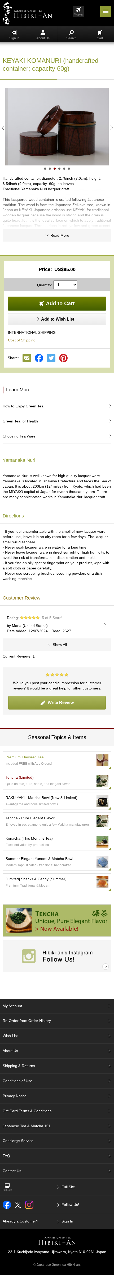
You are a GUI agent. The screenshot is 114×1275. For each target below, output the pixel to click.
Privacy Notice (15, 1096)
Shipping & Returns (19, 1066)
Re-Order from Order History (27, 1021)
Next (111, 128)
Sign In (14, 38)
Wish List (10, 1036)
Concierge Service (18, 1141)
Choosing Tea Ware (19, 436)
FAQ (6, 1156)
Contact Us (12, 1171)
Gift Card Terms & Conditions (27, 1111)
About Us (43, 38)
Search (71, 38)
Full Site (68, 1187)
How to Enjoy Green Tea (23, 406)
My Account (12, 1006)
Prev (2, 128)
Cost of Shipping (22, 340)
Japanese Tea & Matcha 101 (27, 1126)
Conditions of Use (17, 1081)
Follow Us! (70, 1204)
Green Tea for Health (20, 421)
